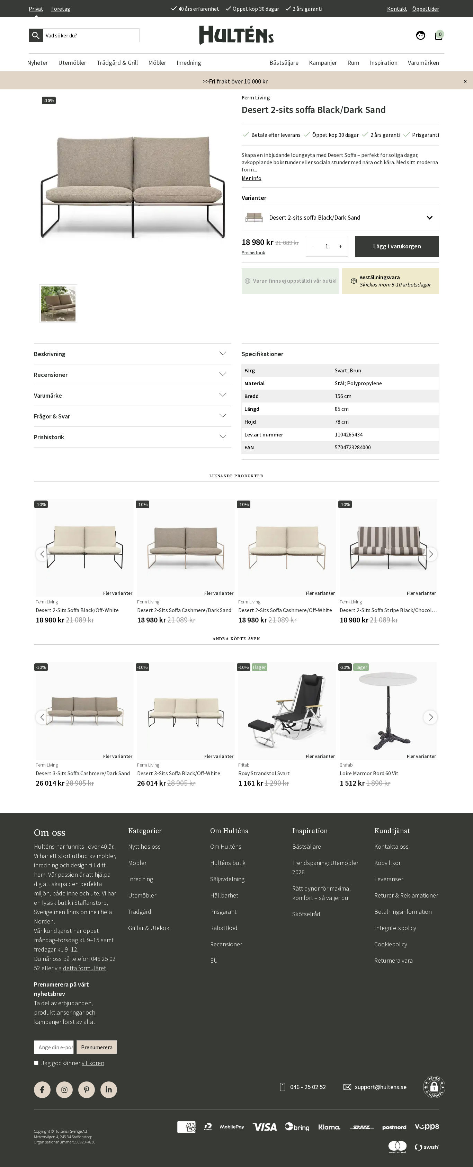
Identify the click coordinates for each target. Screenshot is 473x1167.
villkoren (93, 1063)
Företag (60, 8)
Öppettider (425, 8)
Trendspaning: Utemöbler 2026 (325, 867)
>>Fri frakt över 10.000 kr (235, 81)
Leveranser (388, 879)
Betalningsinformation (403, 912)
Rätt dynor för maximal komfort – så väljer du (321, 893)
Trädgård (139, 912)
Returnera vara (393, 960)
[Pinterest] (86, 1089)
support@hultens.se (381, 1087)
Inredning (140, 879)
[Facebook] (42, 1089)
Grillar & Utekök (148, 928)
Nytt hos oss (144, 846)
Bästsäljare (306, 846)
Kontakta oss (391, 846)
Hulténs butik (228, 863)
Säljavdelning (227, 879)
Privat (36, 8)
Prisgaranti (224, 912)
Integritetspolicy (395, 928)
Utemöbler (142, 895)
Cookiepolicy (390, 944)
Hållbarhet (224, 895)
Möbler (137, 863)
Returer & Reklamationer (406, 895)
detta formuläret (84, 968)
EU (214, 960)
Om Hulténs (225, 846)
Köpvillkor (387, 863)
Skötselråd (306, 914)
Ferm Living (256, 97)
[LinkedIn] (108, 1089)
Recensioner (226, 944)
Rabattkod (224, 928)
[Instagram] (64, 1089)
